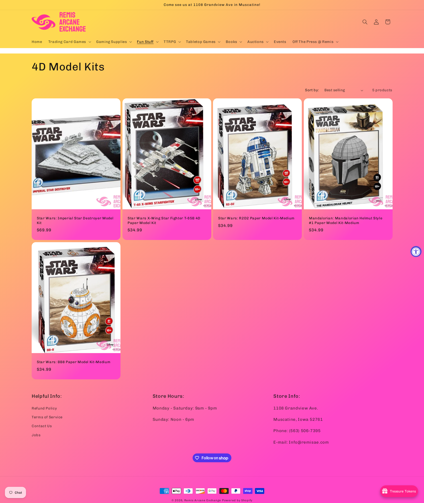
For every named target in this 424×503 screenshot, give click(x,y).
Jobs (36, 435)
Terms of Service (47, 417)
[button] (69, 41)
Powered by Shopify (237, 500)
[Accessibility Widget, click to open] (416, 251)
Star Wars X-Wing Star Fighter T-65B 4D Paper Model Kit (164, 220)
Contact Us (42, 426)
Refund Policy (44, 408)
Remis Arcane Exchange (202, 500)
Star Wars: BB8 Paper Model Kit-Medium (73, 362)
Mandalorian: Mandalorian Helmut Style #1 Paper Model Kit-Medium (345, 220)
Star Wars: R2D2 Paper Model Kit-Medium (256, 218)
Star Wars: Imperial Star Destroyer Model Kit (75, 220)
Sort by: (312, 90)
